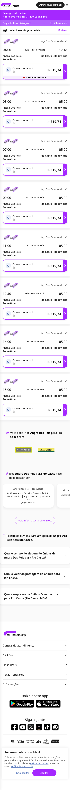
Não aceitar (22, 773)
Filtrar (64, 30)
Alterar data (60, 23)
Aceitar (44, 773)
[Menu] (67, 5)
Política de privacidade (22, 766)
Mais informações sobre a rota (35, 520)
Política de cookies (39, 763)
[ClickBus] (10, 5)
